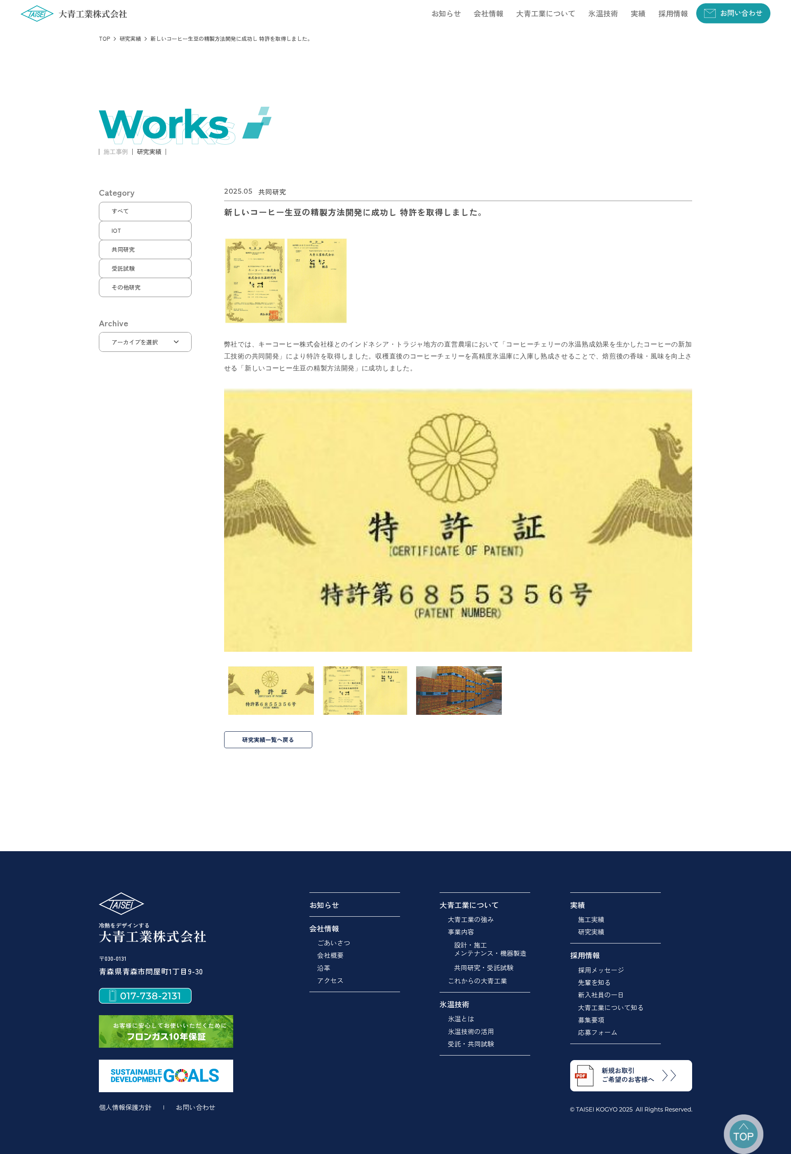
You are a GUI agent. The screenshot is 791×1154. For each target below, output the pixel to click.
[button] (488, 13)
